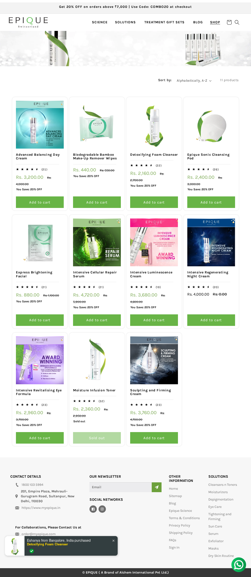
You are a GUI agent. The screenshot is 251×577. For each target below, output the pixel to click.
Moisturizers (218, 492)
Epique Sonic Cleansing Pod (208, 156)
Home (173, 489)
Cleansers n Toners (222, 485)
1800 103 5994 (32, 485)
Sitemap (175, 496)
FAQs (172, 540)
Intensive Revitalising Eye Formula (39, 392)
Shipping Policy (181, 533)
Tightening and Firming (219, 516)
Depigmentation (220, 499)
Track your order (28, 541)
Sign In (174, 547)
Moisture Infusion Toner (94, 390)
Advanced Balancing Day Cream (38, 156)
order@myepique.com (39, 534)
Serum (213, 534)
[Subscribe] (157, 487)
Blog (172, 503)
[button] (126, 22)
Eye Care (215, 507)
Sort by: (165, 80)
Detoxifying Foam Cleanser (154, 154)
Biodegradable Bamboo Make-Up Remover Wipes (95, 156)
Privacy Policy (179, 525)
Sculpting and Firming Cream (150, 392)
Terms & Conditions (184, 518)
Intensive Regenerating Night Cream (207, 274)
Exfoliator (216, 541)
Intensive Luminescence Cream (151, 274)
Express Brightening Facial (34, 274)
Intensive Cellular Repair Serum (95, 274)
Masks (213, 548)
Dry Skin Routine (221, 556)
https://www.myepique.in (41, 508)
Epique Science (180, 511)
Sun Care (215, 526)
